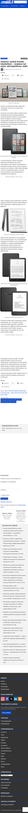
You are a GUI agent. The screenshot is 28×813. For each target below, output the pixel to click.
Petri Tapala (6, 69)
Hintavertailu (14, 6)
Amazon (3, 399)
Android (3, 753)
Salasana (3, 490)
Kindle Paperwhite (5, 401)
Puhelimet (3, 684)
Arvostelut (3, 732)
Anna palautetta (5, 785)
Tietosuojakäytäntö (6, 721)
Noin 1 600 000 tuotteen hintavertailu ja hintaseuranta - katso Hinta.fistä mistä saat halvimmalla (14, 392)
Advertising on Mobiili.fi (7, 804)
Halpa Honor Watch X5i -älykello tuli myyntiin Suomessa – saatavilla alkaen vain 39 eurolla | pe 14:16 (14, 652)
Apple (2, 756)
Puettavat (3, 743)
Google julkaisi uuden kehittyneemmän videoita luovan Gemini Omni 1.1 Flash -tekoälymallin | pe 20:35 (13, 630)
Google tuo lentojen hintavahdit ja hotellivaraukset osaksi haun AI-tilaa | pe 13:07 (13, 660)
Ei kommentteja (24, 58)
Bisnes (3, 761)
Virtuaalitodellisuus (6, 751)
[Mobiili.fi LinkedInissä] (16, 699)
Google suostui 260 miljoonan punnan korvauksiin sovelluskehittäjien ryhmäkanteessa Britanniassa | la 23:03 (13, 551)
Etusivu (3, 681)
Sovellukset (4, 745)
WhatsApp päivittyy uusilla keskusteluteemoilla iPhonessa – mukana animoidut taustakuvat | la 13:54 (13, 588)
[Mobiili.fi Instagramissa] (3, 699)
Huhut (2, 767)
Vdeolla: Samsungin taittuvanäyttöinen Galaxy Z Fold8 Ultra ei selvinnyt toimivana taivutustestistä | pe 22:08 (14, 622)
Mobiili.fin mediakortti (7, 796)
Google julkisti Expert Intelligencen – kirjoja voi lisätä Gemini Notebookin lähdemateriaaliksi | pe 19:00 (14, 638)
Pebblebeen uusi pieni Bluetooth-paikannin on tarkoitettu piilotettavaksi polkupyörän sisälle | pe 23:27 (14, 614)
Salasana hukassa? (6, 502)
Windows (3, 759)
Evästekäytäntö (5, 723)
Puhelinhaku (4, 686)
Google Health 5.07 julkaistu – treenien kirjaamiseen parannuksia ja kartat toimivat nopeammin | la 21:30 (14, 559)
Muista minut (5, 495)
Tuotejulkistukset (4, 58)
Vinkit (2, 735)
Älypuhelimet (4, 737)
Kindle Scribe (13, 401)
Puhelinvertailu (5, 689)
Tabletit (3, 740)
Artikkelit (22, 6)
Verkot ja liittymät (5, 748)
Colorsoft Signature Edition (11, 399)
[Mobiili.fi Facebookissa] (7, 699)
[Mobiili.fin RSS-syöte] (20, 699)
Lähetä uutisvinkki (6, 782)
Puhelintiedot (5, 6)
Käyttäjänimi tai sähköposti (8, 482)
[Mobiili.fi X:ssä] (11, 699)
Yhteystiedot (4, 788)
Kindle (19, 399)
